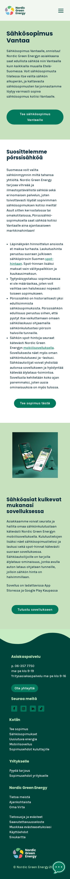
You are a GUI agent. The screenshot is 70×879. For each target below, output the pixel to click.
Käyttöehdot (18, 832)
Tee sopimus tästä (35, 403)
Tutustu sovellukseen (35, 609)
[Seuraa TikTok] (41, 709)
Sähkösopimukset (23, 734)
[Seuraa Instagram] (24, 709)
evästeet (36, 817)
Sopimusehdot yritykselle (28, 776)
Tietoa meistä (19, 797)
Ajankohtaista (20, 802)
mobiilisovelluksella (38, 348)
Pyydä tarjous (19, 770)
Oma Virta (17, 807)
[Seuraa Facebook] (14, 709)
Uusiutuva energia (23, 739)
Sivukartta (17, 837)
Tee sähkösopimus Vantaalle (35, 117)
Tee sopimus (18, 729)
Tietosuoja (17, 817)
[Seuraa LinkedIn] (33, 709)
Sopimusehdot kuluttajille (29, 749)
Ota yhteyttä (25, 688)
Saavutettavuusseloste (26, 822)
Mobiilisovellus (20, 744)
